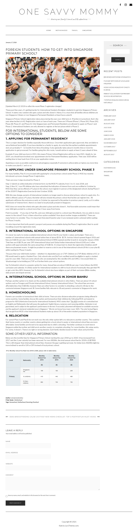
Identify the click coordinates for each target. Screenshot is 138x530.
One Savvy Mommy (69, 11)
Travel (75, 30)
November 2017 (110, 143)
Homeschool (13, 402)
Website (9, 464)
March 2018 (109, 135)
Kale (60, 526)
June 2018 (108, 131)
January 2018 (109, 139)
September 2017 (110, 151)
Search (118, 60)
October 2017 (109, 147)
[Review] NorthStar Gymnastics (117, 77)
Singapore (87, 30)
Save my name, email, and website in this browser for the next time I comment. (32, 495)
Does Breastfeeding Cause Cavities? (27, 417)
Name (8, 441)
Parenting (29, 402)
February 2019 (110, 116)
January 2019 (109, 120)
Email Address (12, 453)
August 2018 (109, 124)
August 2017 (109, 154)
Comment (9, 475)
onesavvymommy (17, 398)
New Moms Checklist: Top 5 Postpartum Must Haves (70, 417)
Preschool (36, 402)
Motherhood (61, 30)
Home (48, 30)
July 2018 (107, 127)
